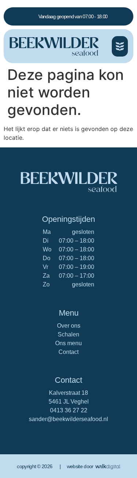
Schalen (68, 334)
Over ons (68, 326)
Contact (68, 352)
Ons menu (68, 343)
